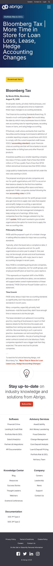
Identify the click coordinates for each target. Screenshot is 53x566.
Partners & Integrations (14, 444)
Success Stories (13, 485)
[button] (26, 547)
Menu (49, 7)
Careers (30, 2)
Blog (14, 476)
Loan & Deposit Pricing (39, 449)
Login (44, 2)
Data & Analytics (13, 439)
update (13, 219)
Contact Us (37, 2)
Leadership (39, 480)
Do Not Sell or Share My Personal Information (26, 547)
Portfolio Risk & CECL (13, 17)
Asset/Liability (39, 424)
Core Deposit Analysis (39, 444)
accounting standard (21, 143)
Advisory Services (39, 419)
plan (29, 117)
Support (39, 491)
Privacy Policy (11, 539)
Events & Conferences (14, 501)
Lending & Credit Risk (13, 429)
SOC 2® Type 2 (14, 522)
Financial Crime (13, 424)
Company (39, 470)
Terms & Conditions (27, 539)
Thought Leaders (14, 491)
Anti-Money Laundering (39, 429)
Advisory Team (39, 459)
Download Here (15, 79)
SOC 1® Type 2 (14, 517)
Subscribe (26, 404)
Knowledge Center (14, 470)
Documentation (13, 511)
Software (14, 419)
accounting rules (17, 193)
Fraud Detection (39, 434)
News (39, 485)
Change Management (39, 439)
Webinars (14, 496)
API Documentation (13, 449)
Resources (13, 480)
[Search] (49, 2)
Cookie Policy (42, 539)
